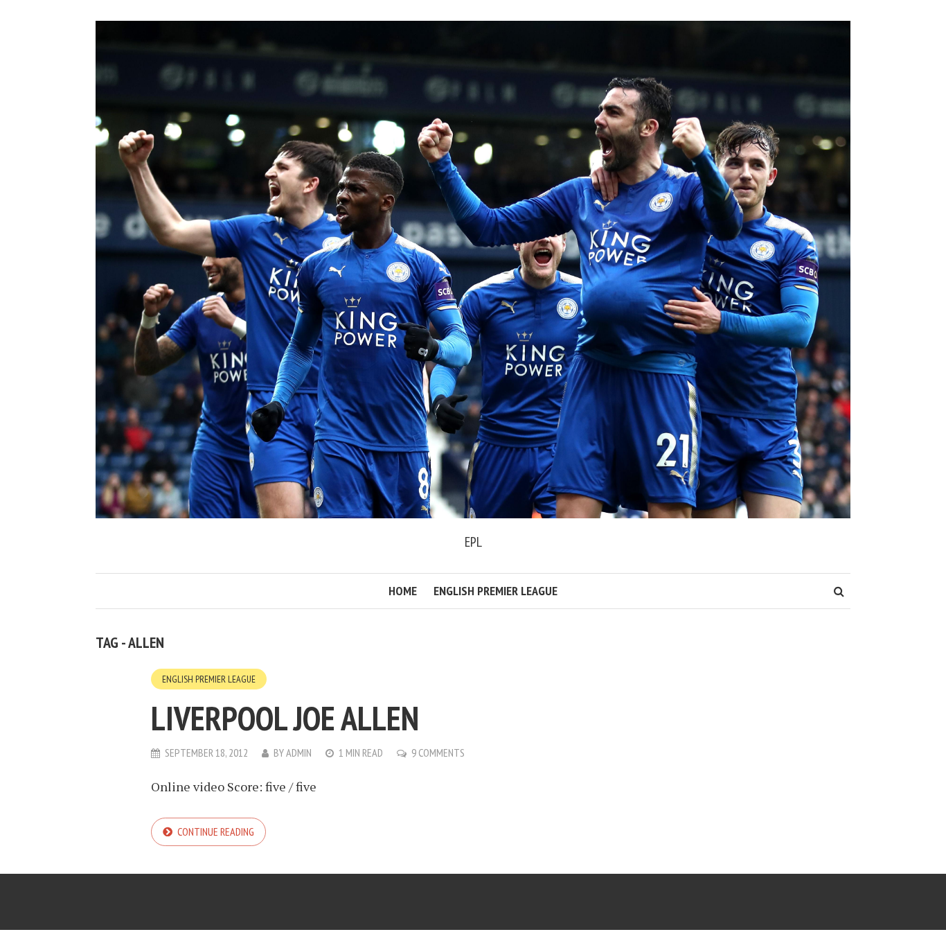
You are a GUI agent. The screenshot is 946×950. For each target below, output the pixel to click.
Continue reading (215, 831)
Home (403, 591)
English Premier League (495, 591)
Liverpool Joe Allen (285, 717)
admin (299, 752)
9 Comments (438, 752)
